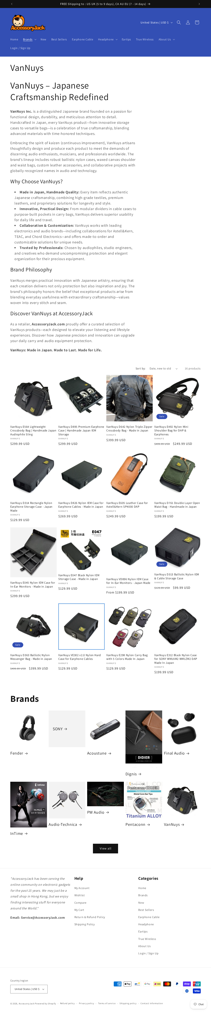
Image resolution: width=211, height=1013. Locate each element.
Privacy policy (86, 1003)
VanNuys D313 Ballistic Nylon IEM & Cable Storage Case (176, 576)
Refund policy (67, 1003)
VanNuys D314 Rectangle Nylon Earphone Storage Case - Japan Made (31, 506)
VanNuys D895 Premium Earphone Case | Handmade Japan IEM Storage (81, 430)
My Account (82, 888)
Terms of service (106, 1003)
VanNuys (172, 824)
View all (105, 848)
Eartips (143, 931)
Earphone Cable (148, 917)
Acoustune (97, 753)
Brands (143, 895)
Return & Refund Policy (89, 917)
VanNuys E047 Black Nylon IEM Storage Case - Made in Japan (78, 577)
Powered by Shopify (45, 1003)
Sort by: (140, 368)
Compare (80, 902)
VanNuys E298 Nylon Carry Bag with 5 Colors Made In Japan (127, 657)
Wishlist (79, 895)
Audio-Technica (63, 824)
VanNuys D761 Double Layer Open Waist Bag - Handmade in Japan (177, 504)
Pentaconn (135, 824)
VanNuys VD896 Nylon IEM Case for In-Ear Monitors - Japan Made (128, 581)
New (141, 902)
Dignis (131, 774)
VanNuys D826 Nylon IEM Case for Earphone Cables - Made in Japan (80, 504)
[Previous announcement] (11, 4)
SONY (58, 728)
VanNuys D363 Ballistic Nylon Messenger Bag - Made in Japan (31, 657)
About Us (144, 946)
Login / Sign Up (148, 953)
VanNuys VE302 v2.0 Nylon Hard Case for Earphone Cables (79, 657)
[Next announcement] (199, 4)
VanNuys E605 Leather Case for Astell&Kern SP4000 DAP (127, 504)
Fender (16, 753)
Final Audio (174, 753)
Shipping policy (128, 1003)
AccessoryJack (26, 1003)
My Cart (79, 910)
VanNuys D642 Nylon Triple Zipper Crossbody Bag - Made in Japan (129, 428)
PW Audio (95, 812)
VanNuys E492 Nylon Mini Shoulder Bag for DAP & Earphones (171, 430)
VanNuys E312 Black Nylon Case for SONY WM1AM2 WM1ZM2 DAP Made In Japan (175, 658)
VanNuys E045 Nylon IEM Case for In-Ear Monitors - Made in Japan (32, 584)
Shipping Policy (84, 924)
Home (142, 888)
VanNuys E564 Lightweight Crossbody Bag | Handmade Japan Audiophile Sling (33, 430)
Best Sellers (146, 910)
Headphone (146, 924)
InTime (16, 833)
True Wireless (147, 939)
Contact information (152, 1003)
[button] (29, 39)
